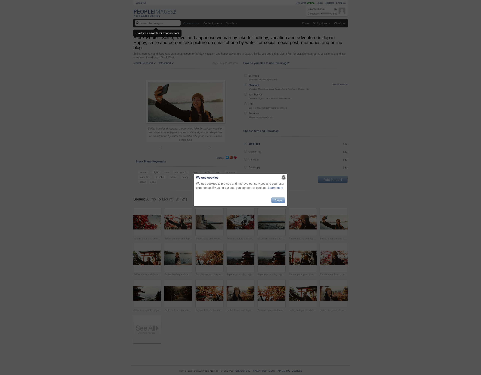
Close (278, 200)
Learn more (275, 187)
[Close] (283, 177)
